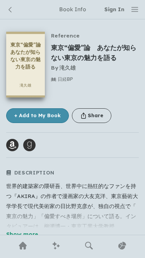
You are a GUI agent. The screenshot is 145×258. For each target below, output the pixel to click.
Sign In (114, 9)
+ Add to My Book (37, 115)
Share (95, 115)
